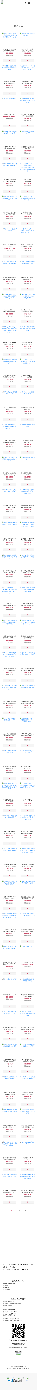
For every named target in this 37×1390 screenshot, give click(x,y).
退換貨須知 (6, 1289)
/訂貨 (22, 1344)
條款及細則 (14, 1366)
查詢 (14, 1344)
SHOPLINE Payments (21, 1388)
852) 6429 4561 (14, 1319)
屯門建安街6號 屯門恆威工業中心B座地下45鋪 (12, 1302)
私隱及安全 (22, 1366)
